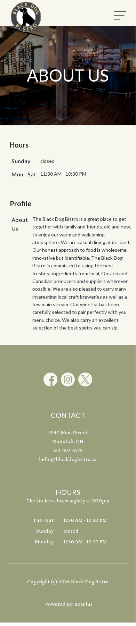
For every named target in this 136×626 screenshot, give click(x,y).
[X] (85, 379)
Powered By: (59, 604)
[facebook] (50, 379)
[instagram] (68, 379)
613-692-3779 (68, 450)
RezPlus (83, 604)
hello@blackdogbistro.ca (68, 459)
